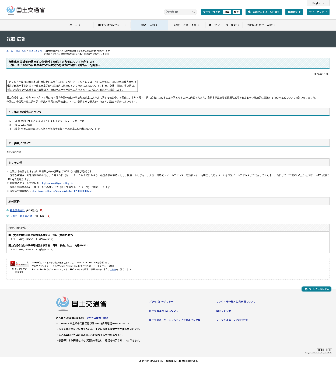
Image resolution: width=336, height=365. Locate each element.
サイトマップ (316, 12)
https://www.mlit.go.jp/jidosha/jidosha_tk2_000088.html (62, 191)
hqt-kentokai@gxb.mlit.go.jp (57, 183)
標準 (227, 12)
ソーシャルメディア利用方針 (232, 320)
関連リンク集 (223, 310)
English (316, 3)
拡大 (236, 12)
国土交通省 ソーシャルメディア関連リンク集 (174, 320)
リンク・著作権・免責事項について (235, 301)
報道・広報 (21, 51)
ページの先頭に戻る (319, 289)
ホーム (9, 51)
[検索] (194, 12)
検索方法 (293, 12)
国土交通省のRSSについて (163, 310)
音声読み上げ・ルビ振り (266, 12)
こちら (113, 269)
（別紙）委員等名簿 (21, 216)
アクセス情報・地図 (97, 317)
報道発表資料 (35, 51)
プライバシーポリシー (161, 301)
